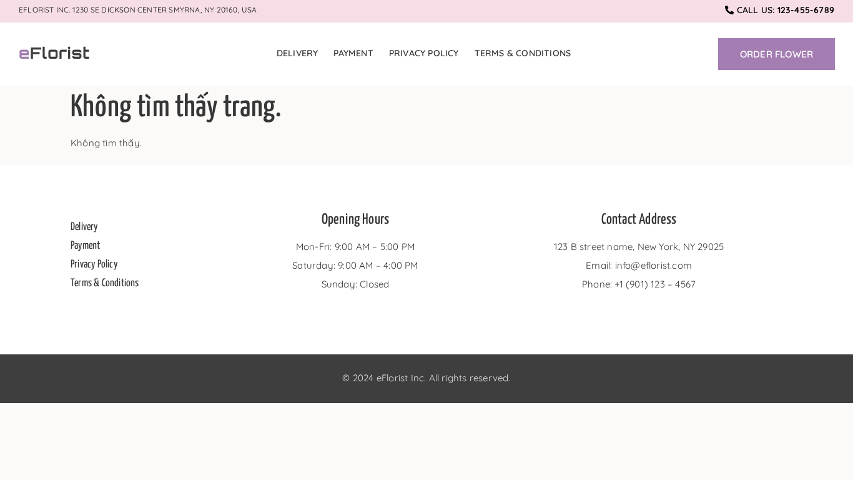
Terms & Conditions (523, 53)
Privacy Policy (424, 53)
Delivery (297, 53)
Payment (353, 53)
